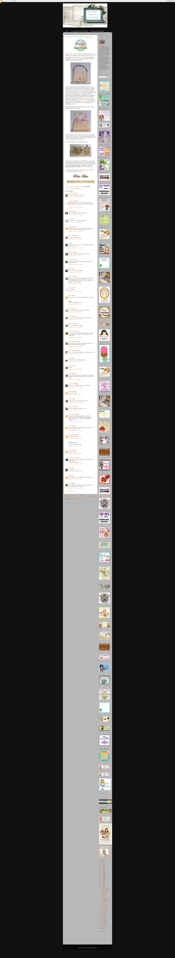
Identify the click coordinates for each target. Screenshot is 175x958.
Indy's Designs (71, 323)
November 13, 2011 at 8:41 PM (75, 361)
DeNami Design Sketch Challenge (104, 892)
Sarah (69, 218)
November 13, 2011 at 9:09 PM (75, 379)
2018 (102, 874)
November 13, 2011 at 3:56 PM (75, 311)
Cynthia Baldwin (72, 414)
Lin (69, 243)
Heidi (69, 475)
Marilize (70, 295)
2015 (102, 879)
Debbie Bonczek (72, 457)
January (103, 925)
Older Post (93, 496)
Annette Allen (71, 235)
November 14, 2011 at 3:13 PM (75, 421)
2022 (102, 866)
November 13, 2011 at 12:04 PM (75, 231)
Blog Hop (71, 188)
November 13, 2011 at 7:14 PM (75, 346)
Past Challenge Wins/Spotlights (97, 31)
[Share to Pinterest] (89, 186)
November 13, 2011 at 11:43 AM (75, 214)
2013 (102, 883)
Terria (69, 467)
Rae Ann (102, 45)
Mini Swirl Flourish (82, 99)
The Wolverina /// (72, 331)
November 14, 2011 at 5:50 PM (75, 453)
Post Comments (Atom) (76, 498)
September (104, 911)
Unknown (70, 226)
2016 (102, 877)
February (104, 923)
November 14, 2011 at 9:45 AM (75, 394)
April (103, 920)
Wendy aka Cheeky (72, 341)
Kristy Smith (71, 276)
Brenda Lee (71, 252)
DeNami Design (81, 57)
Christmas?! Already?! (104, 907)
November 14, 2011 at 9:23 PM (75, 479)
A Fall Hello (103, 904)
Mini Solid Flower (83, 101)
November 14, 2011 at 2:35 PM (75, 410)
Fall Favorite (104, 897)
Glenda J (70, 398)
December (104, 888)
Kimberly (70, 365)
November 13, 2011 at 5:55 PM (75, 327)
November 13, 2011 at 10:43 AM (75, 196)
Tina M (70, 358)
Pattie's (88, 55)
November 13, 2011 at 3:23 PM (75, 304)
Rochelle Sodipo (72, 434)
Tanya (69, 268)
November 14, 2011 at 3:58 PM (75, 438)
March (103, 922)
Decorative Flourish (87, 98)
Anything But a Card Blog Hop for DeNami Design (78, 37)
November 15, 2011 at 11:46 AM (75, 488)
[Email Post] (82, 186)
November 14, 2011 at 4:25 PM (75, 445)
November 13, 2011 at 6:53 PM (75, 337)
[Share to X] (86, 186)
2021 (102, 868)
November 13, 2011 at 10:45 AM (75, 207)
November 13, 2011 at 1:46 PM (75, 264)
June (103, 916)
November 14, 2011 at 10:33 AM (75, 402)
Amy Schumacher (72, 350)
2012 (102, 884)
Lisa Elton (70, 211)
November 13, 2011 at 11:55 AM (75, 222)
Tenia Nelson (71, 193)
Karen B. (70, 308)
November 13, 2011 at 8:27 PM (75, 354)
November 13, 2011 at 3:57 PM (75, 319)
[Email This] (84, 186)
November (104, 890)
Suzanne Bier (71, 406)
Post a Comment (70, 490)
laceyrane (70, 287)
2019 (102, 872)
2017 (102, 875)
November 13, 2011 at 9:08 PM (75, 369)
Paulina (70, 483)
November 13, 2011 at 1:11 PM (75, 255)
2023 (102, 865)
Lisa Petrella (71, 259)
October (103, 909)
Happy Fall (103, 895)
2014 (102, 881)
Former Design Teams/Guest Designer (79, 31)
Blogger (95, 947)
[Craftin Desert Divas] (104, 712)
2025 (102, 861)
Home (67, 31)
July (103, 915)
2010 (102, 928)
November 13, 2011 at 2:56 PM (75, 283)
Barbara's (82, 169)
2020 (102, 870)
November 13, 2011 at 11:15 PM (75, 387)
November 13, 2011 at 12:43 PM (75, 247)
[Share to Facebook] (88, 186)
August (103, 913)
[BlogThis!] (85, 186)
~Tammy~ (70, 315)
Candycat (70, 373)
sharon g (70, 425)
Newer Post (68, 496)
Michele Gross (71, 201)
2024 (102, 863)
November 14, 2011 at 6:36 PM (75, 471)
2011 (102, 886)
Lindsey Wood (71, 383)
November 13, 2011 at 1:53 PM (75, 272)
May (103, 918)
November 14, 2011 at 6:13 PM (75, 463)
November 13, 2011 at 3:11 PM (75, 291)
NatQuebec (71, 391)
